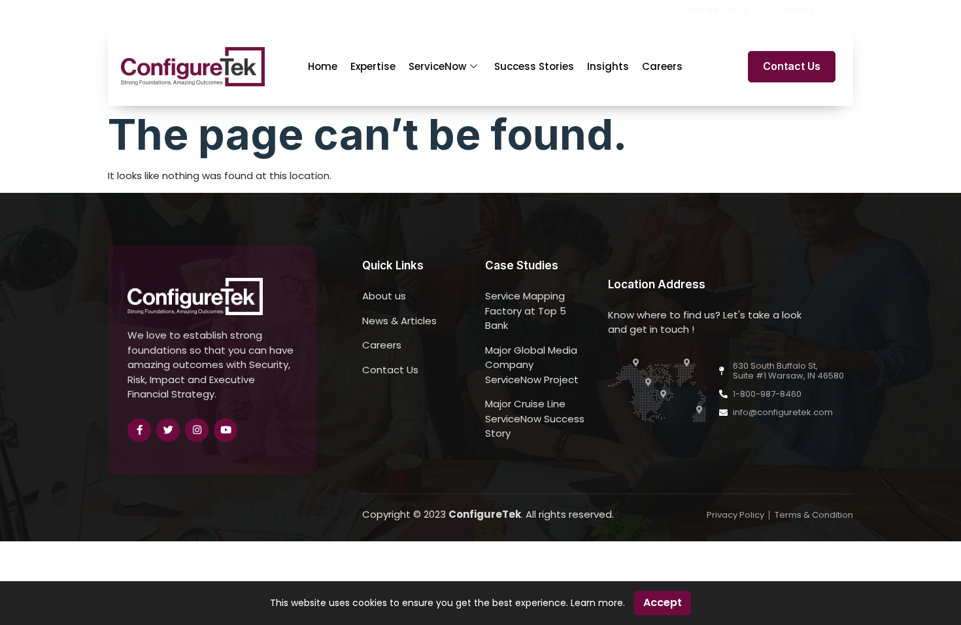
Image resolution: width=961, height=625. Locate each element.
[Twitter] (168, 430)
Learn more (597, 602)
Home (322, 66)
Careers (662, 66)
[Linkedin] (830, 10)
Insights (608, 66)
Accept (662, 602)
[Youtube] (225, 430)
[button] (849, 10)
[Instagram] (197, 430)
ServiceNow (437, 66)
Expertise (373, 66)
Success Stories (534, 66)
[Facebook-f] (139, 430)
